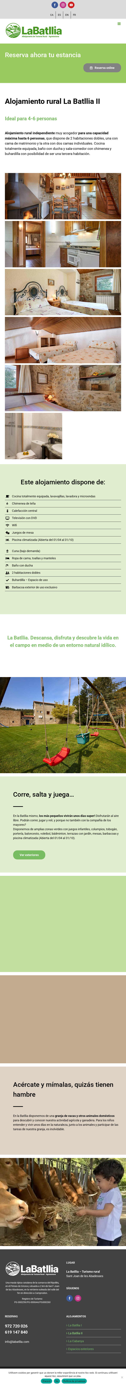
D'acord (46, 1381)
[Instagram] (78, 1298)
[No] (122, 1377)
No (57, 1381)
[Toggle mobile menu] (119, 23)
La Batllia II (75, 1333)
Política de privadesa (74, 1381)
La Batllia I (75, 1325)
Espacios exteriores (81, 1349)
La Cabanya (76, 1341)
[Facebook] (69, 1298)
